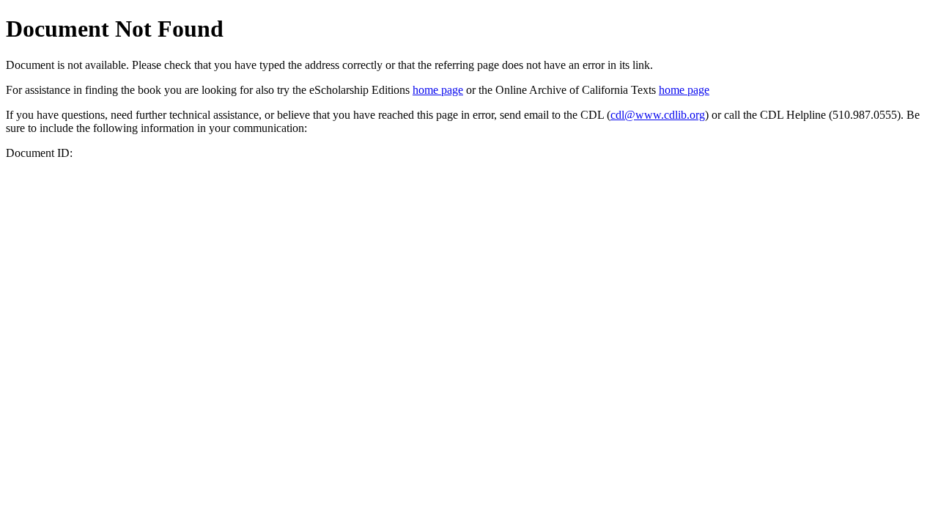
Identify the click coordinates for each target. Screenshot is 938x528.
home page (438, 90)
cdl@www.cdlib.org (657, 115)
